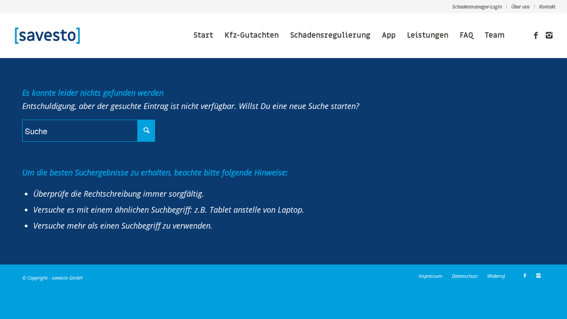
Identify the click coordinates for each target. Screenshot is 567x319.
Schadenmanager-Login (477, 6)
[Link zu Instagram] (548, 35)
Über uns (520, 6)
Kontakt (547, 6)
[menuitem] (477, 6)
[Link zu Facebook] (535, 35)
